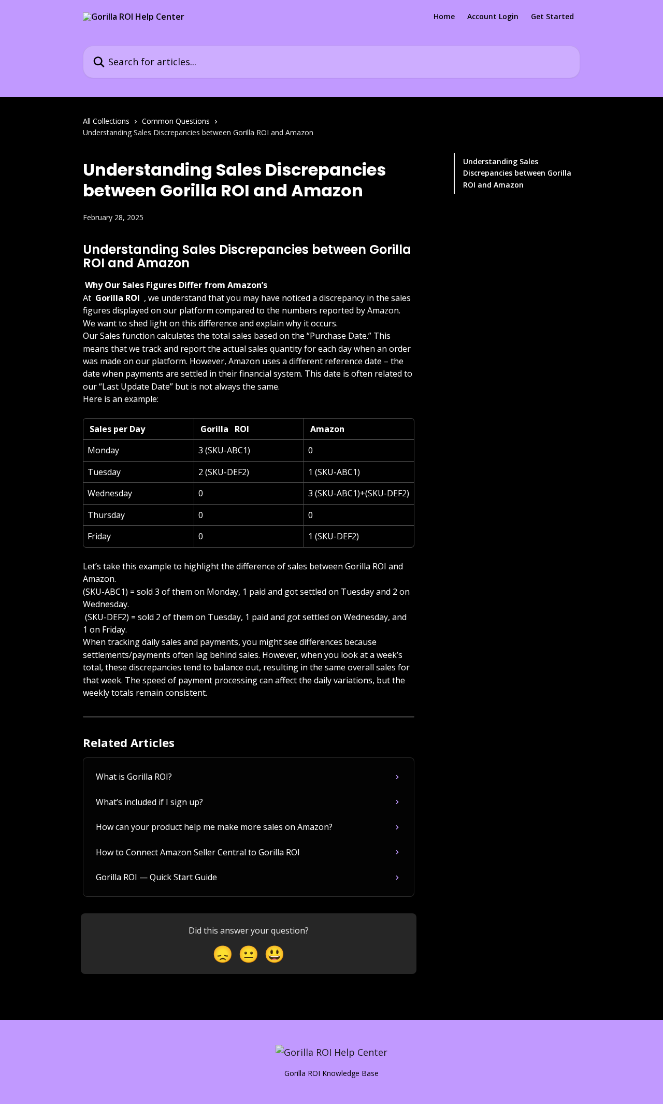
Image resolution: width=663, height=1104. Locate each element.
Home (444, 16)
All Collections (106, 121)
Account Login (492, 16)
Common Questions (176, 121)
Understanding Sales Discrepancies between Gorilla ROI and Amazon (517, 173)
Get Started (552, 16)
